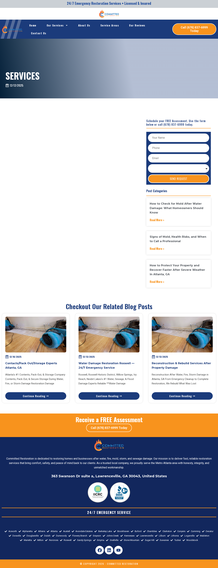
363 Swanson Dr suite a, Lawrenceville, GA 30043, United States (109, 476)
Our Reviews (137, 25)
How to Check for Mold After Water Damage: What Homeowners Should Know (176, 208)
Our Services (55, 25)
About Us (84, 25)
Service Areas (109, 25)
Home (32, 25)
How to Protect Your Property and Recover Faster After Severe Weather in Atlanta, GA (177, 270)
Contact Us (38, 33)
